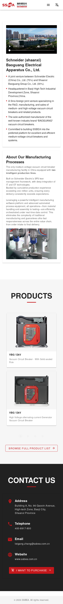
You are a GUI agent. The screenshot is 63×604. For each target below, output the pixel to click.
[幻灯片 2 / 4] (27, 436)
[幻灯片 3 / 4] (35, 436)
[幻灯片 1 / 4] (20, 436)
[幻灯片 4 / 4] (42, 436)
